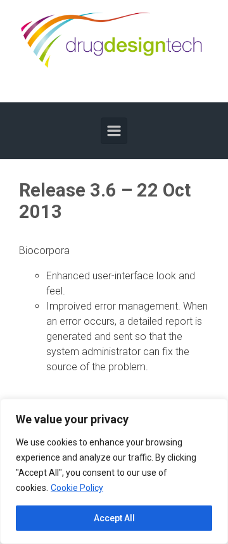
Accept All (114, 518)
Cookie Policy (77, 488)
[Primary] (114, 131)
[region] (114, 471)
